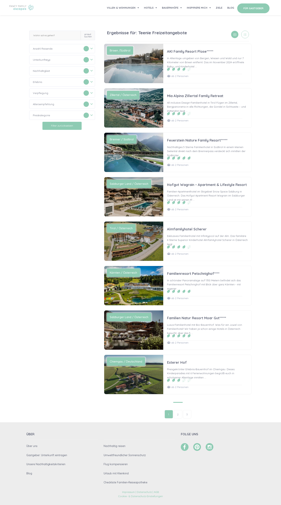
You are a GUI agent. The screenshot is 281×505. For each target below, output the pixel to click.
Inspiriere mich (197, 7)
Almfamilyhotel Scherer (187, 229)
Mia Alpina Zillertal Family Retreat (195, 96)
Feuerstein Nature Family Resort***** (197, 140)
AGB (156, 492)
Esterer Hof (177, 362)
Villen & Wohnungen (121, 7)
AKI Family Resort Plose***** (190, 51)
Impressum (128, 492)
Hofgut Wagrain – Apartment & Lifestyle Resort (207, 185)
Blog (230, 7)
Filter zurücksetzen (62, 125)
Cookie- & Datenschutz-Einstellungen (140, 496)
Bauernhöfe (170, 7)
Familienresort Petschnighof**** (193, 273)
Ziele (219, 7)
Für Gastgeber (253, 8)
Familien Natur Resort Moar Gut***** (196, 318)
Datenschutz (144, 492)
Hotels (148, 7)
